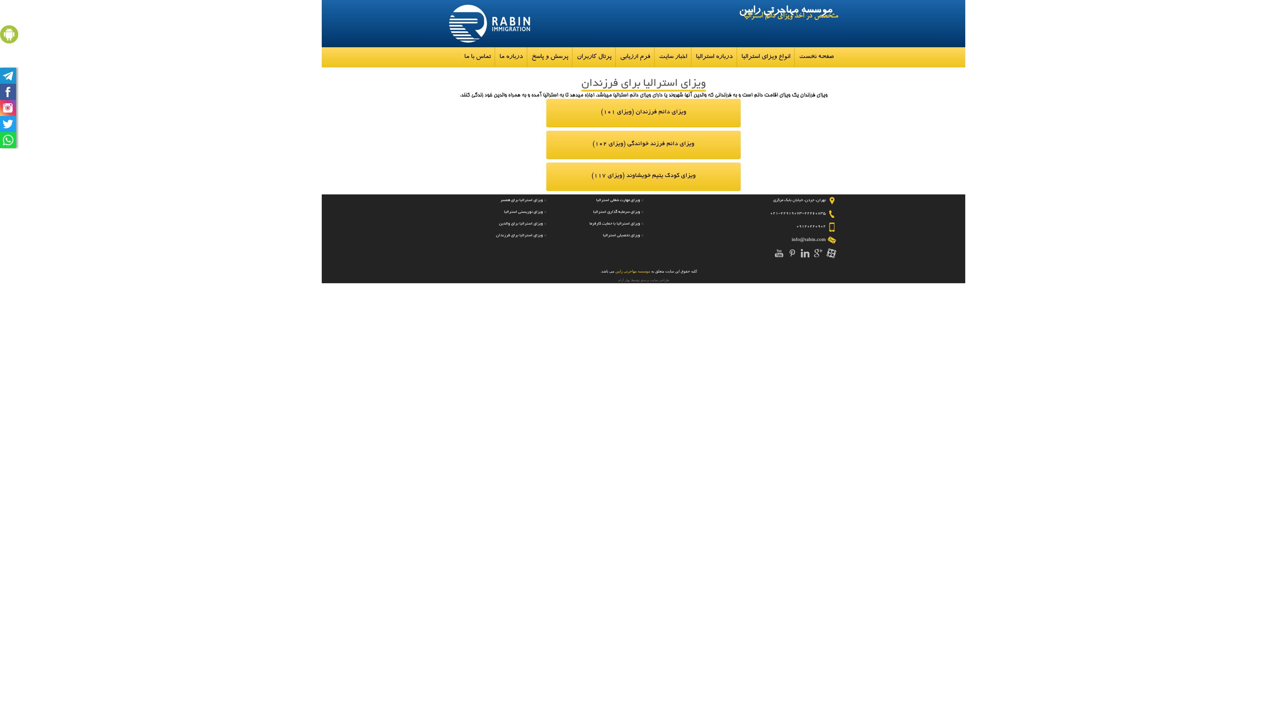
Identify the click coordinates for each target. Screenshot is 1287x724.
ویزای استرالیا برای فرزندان (519, 235)
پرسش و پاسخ (550, 57)
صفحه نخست (816, 57)
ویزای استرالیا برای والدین (521, 224)
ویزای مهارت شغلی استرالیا (618, 200)
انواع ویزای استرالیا (765, 57)
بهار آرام (624, 280)
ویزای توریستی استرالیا (523, 212)
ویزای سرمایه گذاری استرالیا (616, 212)
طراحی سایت (659, 280)
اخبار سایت (673, 57)
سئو (643, 280)
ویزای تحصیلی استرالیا (621, 235)
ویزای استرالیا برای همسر (521, 200)
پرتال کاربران (594, 57)
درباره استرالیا (714, 57)
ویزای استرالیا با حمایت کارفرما (615, 224)
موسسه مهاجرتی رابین (785, 11)
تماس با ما (477, 57)
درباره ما (511, 57)
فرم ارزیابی (635, 57)
